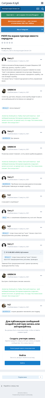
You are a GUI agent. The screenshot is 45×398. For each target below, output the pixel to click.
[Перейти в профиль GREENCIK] (4, 91)
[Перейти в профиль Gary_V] (4, 60)
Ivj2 (9, 195)
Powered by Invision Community (22, 395)
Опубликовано (18, 61)
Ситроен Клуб (10, 3)
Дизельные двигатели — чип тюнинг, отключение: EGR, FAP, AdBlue (22, 22)
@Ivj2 (4, 217)
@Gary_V (5, 108)
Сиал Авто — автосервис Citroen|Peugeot (22, 15)
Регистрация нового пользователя (22, 348)
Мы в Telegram (22, 29)
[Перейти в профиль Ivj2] (4, 196)
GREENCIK (11, 90)
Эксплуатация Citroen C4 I (22, 51)
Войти (22, 363)
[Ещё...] (41, 59)
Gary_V (8, 48)
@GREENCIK (6, 138)
